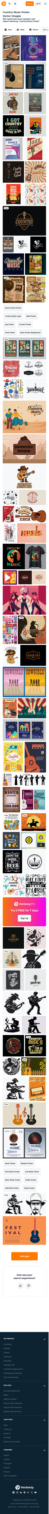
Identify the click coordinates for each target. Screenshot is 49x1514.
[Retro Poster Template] (35, 103)
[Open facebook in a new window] (13, 1492)
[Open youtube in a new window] (35, 1492)
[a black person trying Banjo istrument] (11, 1066)
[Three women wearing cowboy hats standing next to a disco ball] (24, 600)
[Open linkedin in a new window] (21, 1492)
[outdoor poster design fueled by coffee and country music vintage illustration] (35, 126)
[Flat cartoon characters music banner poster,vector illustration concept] (9, 533)
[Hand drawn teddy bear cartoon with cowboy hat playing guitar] (11, 655)
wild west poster (12, 1188)
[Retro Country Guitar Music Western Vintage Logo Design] (35, 980)
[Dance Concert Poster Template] (13, 148)
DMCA (6, 1395)
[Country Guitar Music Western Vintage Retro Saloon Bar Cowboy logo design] (24, 221)
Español (7, 1459)
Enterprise (8, 1357)
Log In (38, 4)
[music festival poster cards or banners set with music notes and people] (24, 730)
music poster (10, 1163)
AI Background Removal (13, 1373)
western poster (27, 1163)
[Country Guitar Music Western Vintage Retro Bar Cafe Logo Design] (13, 938)
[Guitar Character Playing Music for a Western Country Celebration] (24, 476)
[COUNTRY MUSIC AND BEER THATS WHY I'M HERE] (12, 861)
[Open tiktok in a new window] (28, 1492)
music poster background (30, 332)
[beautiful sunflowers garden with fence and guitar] (33, 1066)
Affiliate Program (10, 1399)
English (6, 1455)
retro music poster (12, 1180)
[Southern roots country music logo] (32, 497)
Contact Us (8, 1429)
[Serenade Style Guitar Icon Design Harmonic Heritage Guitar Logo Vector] (34, 959)
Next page (24, 1256)
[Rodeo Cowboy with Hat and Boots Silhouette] (12, 1025)
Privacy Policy (23, 1507)
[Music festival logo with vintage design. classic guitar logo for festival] (35, 389)
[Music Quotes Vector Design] (36, 885)
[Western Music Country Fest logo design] (33, 840)
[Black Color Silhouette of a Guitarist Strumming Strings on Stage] (34, 1025)
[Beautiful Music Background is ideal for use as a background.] (14, 885)
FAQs (6, 1425)
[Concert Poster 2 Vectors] (13, 757)
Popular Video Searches (13, 1411)
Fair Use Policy (34, 1507)
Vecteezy (7, 1348)
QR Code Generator (11, 1377)
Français (7, 1472)
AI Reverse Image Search (13, 1369)
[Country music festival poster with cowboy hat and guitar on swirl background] (35, 172)
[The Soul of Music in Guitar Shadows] (36, 1003)
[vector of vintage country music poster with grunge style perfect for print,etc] (11, 368)
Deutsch (7, 1467)
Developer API (9, 1365)
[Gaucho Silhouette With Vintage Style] (32, 708)
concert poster (25, 324)
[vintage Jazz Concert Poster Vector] (34, 148)
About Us (7, 1433)
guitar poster (29, 1188)
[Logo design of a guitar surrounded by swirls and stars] (12, 959)
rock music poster (12, 1172)
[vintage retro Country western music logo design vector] (30, 244)
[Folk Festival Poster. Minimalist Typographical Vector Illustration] (33, 48)
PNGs (22, 30)
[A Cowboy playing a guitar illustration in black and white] (15, 1088)
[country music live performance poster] (32, 630)
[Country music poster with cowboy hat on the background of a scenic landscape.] (24, 448)
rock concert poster (13, 308)
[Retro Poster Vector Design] (37, 1088)
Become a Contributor (12, 1442)
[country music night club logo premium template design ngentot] (32, 577)
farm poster (10, 332)
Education (7, 1361)
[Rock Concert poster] (10, 630)
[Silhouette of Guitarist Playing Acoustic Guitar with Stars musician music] (35, 938)
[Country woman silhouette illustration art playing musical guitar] (14, 1003)
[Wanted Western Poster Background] (11, 799)
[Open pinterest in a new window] (24, 1492)
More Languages (10, 1476)
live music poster (32, 1172)
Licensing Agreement (12, 1391)
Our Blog (7, 1437)
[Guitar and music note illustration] (24, 1114)
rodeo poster (31, 1180)
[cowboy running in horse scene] (33, 822)
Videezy (6, 1352)
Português (8, 1463)
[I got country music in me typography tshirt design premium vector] (13, 126)
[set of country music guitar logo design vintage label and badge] (33, 368)
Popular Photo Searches (13, 1407)
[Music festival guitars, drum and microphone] (8, 244)
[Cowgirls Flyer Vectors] (24, 682)
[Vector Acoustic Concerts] (33, 799)
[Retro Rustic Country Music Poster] (11, 48)
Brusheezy (8, 1344)
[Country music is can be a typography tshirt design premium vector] (35, 1045)
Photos (35, 30)
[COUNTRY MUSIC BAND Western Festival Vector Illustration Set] (13, 389)
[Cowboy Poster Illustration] (36, 289)
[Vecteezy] (3, 3)
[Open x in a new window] (32, 1492)
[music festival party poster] (24, 1143)
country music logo (13, 316)
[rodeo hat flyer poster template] (14, 289)
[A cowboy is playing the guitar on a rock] (14, 1204)
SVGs (10, 30)
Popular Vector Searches (13, 1403)
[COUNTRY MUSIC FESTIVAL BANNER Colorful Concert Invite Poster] (11, 822)
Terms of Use (12, 1507)
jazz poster (9, 324)
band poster (31, 316)
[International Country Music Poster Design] (30, 514)
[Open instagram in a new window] (17, 1492)
